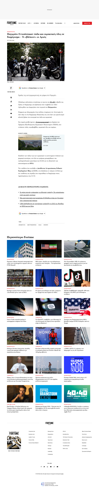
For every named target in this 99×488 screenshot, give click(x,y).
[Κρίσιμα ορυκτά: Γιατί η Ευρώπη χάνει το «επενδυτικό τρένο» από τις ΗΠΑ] (20, 278)
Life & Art (50, 437)
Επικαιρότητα (50, 431)
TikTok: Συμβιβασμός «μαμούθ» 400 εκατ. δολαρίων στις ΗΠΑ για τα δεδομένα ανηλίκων (76, 292)
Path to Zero (65, 448)
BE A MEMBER (50, 23)
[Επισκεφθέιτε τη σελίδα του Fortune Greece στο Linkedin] (47, 466)
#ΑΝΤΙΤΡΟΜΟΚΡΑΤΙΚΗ (32, 224)
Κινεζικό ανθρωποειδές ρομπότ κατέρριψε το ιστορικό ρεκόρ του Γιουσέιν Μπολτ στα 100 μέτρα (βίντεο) (48, 350)
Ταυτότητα (84, 434)
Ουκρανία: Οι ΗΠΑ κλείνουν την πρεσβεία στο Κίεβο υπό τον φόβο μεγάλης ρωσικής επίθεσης (52, 139)
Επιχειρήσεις (50, 434)
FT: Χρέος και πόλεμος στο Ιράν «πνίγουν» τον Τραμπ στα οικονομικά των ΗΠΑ (48, 291)
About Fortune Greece (86, 431)
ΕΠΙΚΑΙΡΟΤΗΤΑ (11, 31)
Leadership (50, 451)
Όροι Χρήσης (84, 448)
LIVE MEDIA (36, 23)
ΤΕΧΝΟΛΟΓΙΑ (39, 317)
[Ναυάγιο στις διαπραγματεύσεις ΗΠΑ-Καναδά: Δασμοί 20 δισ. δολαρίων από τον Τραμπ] (77, 307)
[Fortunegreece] (11, 24)
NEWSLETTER (87, 23)
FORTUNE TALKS (22, 23)
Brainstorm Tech (66, 440)
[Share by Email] (11, 113)
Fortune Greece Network (33, 442)
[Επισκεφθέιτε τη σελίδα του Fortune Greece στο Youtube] (51, 467)
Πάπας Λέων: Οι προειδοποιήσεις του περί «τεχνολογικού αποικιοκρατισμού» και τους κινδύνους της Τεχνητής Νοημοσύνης (20, 379)
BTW (62, 473)
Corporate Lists (32, 431)
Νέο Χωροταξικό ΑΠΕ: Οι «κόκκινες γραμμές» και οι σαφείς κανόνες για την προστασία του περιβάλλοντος (75, 263)
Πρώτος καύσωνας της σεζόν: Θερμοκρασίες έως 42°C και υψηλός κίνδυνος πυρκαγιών (46, 379)
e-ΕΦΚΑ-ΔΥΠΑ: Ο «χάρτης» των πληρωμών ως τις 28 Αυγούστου (74, 349)
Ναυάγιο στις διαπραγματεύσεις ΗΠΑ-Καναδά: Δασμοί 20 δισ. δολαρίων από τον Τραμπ (76, 321)
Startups (49, 445)
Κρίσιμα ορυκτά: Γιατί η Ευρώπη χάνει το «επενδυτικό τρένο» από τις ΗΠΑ (19, 291)
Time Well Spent (66, 445)
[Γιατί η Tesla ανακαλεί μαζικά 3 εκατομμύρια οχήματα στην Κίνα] (20, 307)
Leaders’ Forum (32, 437)
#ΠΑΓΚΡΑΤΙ (46, 224)
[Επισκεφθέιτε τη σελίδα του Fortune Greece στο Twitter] (44, 466)
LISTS (29, 23)
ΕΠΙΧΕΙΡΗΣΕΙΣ (10, 259)
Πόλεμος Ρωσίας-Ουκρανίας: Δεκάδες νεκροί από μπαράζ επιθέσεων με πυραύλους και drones (18, 350)
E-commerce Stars (66, 442)
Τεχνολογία (50, 440)
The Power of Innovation (68, 437)
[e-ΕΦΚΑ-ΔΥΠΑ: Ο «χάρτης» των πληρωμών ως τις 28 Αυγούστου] (77, 336)
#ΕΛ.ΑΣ (40, 224)
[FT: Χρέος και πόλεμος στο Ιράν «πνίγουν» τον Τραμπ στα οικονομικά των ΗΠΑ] (49, 278)
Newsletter (84, 442)
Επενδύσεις (50, 442)
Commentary (50, 454)
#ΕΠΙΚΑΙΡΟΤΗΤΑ (22, 224)
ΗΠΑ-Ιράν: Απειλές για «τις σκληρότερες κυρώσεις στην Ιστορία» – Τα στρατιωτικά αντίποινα (48, 263)
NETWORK (43, 23)
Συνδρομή (84, 445)
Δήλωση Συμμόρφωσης (87, 437)
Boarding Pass (66, 434)
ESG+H (64, 431)
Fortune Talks (31, 440)
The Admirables (58, 23)
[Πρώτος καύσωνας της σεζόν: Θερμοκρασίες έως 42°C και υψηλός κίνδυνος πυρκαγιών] (49, 365)
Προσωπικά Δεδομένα (86, 451)
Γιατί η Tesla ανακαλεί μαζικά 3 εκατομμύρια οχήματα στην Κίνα (16, 320)
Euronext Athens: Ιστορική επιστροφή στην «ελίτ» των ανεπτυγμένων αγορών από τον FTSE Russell (20, 263)
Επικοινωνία (84, 440)
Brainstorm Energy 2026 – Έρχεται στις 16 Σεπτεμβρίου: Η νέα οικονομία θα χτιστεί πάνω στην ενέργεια (48, 408)
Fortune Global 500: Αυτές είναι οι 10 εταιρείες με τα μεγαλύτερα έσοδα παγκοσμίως (75, 379)
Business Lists (31, 434)
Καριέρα (49, 448)
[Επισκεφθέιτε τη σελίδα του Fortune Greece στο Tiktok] (54, 466)
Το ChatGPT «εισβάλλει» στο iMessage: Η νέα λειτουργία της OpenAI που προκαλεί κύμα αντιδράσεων (48, 321)
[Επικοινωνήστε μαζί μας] (57, 466)
